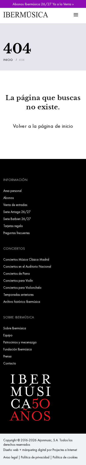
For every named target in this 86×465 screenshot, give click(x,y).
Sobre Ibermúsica (14, 328)
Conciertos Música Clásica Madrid (26, 259)
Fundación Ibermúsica (17, 349)
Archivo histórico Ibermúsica (21, 301)
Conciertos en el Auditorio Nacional (27, 266)
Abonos (8, 198)
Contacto (9, 363)
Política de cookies (65, 457)
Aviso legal (10, 457)
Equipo (8, 335)
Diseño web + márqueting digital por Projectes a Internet (40, 450)
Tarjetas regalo (13, 226)
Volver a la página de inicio (43, 126)
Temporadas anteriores (18, 294)
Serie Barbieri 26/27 (17, 219)
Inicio (8, 60)
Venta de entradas (15, 205)
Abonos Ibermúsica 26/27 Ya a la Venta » (43, 4)
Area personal (12, 191)
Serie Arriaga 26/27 (17, 212)
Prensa (7, 356)
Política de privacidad (35, 457)
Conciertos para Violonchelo (22, 287)
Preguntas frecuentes (16, 233)
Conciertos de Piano (16, 273)
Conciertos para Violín (18, 280)
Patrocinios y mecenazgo (20, 342)
